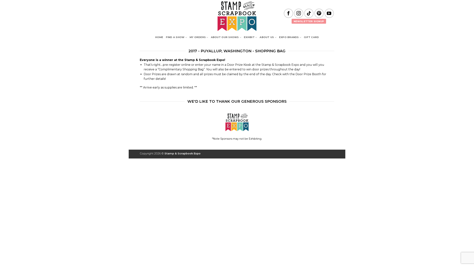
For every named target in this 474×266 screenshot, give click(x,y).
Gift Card (311, 37)
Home (159, 37)
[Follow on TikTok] (308, 13)
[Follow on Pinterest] (319, 13)
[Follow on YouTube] (329, 13)
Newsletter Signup (309, 21)
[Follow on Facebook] (288, 13)
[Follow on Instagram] (298, 13)
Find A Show (175, 37)
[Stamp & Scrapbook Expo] (237, 122)
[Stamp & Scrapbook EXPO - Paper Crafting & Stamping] (237, 16)
